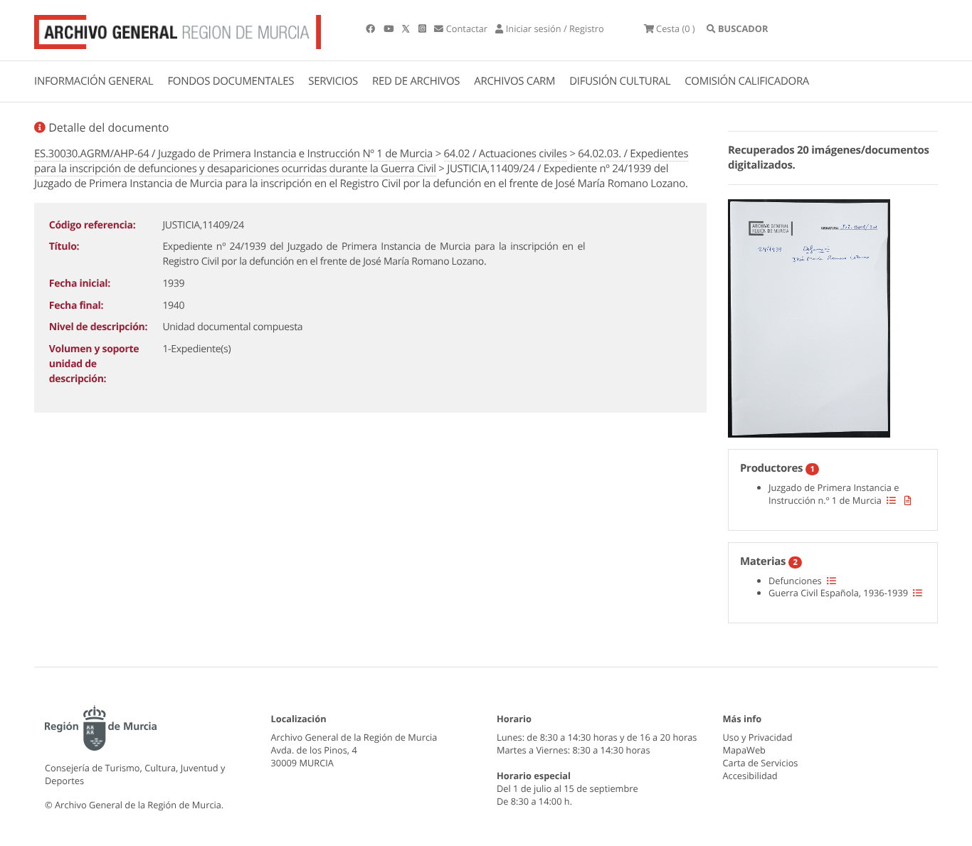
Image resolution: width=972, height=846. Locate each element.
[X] (407, 28)
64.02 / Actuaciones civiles (505, 154)
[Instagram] (423, 28)
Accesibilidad (750, 775)
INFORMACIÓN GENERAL (93, 81)
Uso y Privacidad (758, 737)
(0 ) (675, 28)
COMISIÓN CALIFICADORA (747, 81)
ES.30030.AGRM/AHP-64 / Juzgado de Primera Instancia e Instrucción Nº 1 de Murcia (233, 154)
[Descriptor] (908, 500)
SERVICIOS (333, 81)
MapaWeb (744, 750)
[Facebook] (371, 28)
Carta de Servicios (760, 762)
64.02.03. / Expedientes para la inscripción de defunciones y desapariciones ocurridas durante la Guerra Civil (361, 161)
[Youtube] (390, 28)
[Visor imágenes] (809, 316)
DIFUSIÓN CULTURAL (619, 81)
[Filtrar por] (891, 500)
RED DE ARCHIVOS (416, 81)
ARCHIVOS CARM (514, 81)
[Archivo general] (177, 29)
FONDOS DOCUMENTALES (230, 81)
